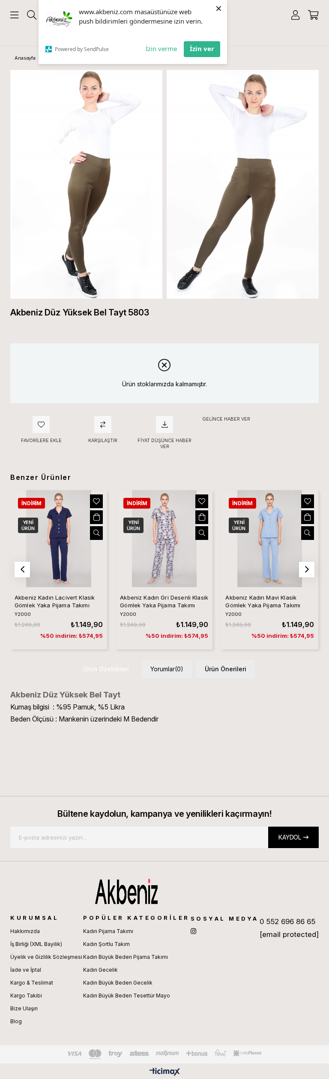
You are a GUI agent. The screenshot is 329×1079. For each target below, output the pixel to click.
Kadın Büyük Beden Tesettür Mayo (126, 995)
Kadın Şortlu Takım (106, 944)
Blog (16, 1021)
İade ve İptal (25, 970)
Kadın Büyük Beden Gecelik (118, 982)
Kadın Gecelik (100, 970)
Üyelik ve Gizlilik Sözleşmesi (46, 957)
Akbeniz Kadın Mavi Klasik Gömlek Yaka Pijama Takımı (262, 601)
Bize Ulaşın (24, 1008)
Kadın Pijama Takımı (108, 931)
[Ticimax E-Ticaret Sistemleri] (165, 1072)
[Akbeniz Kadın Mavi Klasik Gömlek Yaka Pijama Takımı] (269, 538)
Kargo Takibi (26, 995)
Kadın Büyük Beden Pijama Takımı (125, 957)
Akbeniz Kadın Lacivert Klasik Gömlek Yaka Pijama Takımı (55, 601)
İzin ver (202, 48)
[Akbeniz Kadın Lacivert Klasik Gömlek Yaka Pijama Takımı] (58, 538)
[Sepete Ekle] (96, 517)
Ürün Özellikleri (106, 669)
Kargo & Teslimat (31, 982)
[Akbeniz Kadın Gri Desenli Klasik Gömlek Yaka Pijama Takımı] (164, 538)
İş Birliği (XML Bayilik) (36, 944)
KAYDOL (289, 837)
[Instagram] (193, 931)
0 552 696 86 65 (287, 921)
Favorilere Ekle (96, 501)
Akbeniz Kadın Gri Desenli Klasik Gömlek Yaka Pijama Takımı (164, 601)
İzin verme (161, 48)
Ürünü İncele (96, 533)
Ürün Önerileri (225, 669)
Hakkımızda (25, 931)
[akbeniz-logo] (164, 891)
